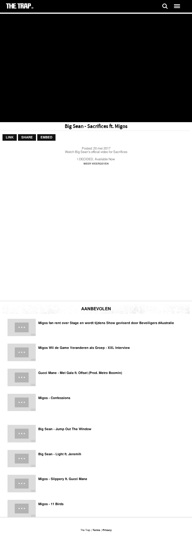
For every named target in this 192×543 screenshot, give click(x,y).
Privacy (107, 530)
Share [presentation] (27, 137)
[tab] (9, 137)
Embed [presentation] (46, 137)
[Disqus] (96, 234)
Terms (96, 530)
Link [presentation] (10, 137)
